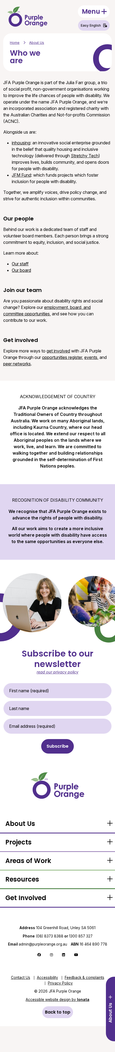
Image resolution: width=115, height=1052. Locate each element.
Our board (21, 270)
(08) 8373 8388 (49, 936)
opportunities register (62, 357)
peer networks (17, 363)
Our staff (20, 263)
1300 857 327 (81, 936)
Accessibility (47, 977)
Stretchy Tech (84, 155)
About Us (36, 43)
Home (15, 43)
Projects (18, 842)
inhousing (21, 142)
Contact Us (20, 977)
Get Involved (25, 897)
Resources (22, 879)
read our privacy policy (57, 672)
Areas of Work (28, 860)
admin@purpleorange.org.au (37, 944)
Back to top (57, 1012)
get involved (58, 351)
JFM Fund (21, 175)
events (90, 357)
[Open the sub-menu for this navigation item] (109, 823)
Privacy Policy (60, 983)
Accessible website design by (57, 999)
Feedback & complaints (84, 977)
